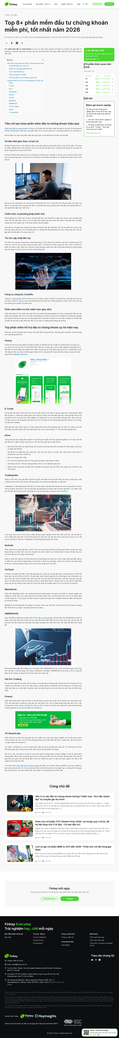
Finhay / (7, 15)
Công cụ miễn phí (67, 937)
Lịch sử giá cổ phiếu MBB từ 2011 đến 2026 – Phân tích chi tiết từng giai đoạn (73, 848)
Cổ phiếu (14, 15)
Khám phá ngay (90, 59)
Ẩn (43, 60)
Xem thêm (87, 71)
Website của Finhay (20, 354)
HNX (16, 705)
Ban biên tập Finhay (43, 37)
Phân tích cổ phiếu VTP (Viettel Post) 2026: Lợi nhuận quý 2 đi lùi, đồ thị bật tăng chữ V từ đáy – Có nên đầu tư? (72, 823)
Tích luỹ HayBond (39, 937)
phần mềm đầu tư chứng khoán (27, 766)
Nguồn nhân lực (67, 4)
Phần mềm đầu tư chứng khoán (16, 128)
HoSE (21, 705)
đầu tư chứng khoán (45, 618)
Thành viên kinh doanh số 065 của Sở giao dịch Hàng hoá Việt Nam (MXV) (31, 1024)
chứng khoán (16, 299)
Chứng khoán (38, 943)
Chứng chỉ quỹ (38, 940)
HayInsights (65, 945)
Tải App (69, 899)
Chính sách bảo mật (97, 940)
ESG (55, 4)
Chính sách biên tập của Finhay (92, 37)
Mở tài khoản (97, 4)
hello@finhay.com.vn (19, 964)
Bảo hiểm (8, 937)
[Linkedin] (99, 960)
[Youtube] (92, 960)
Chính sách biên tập (97, 937)
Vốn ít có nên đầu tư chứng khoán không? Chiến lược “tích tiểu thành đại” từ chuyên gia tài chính (72, 798)
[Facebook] (96, 960)
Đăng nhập (109, 4)
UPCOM (27, 705)
